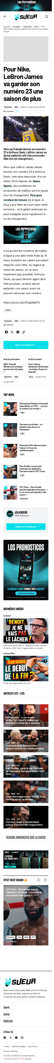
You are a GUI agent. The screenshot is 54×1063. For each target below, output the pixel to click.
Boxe (31, 377)
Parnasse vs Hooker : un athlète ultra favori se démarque (30, 427)
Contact (6, 1046)
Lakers (8, 310)
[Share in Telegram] (18, 332)
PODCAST (8, 1021)
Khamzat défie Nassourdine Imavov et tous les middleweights (32, 448)
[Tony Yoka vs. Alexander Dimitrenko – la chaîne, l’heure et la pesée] (37, 370)
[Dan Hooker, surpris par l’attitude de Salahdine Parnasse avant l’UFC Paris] (10, 472)
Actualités (16, 26)
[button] (4, 16)
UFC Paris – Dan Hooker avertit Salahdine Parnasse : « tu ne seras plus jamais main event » (33, 491)
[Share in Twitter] (12, 332)
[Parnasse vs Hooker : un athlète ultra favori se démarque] (10, 430)
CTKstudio (28, 1059)
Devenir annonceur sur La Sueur (26, 837)
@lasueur (21, 512)
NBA (36, 26)
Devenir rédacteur (10, 1051)
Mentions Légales (19, 1046)
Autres (6, 1014)
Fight (22, 412)
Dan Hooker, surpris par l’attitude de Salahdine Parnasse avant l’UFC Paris (32, 469)
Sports (6, 1007)
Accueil (6, 26)
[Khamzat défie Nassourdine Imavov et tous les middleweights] (10, 451)
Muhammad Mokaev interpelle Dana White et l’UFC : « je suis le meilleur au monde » (33, 406)
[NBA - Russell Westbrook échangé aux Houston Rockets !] (14, 370)
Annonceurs (33, 1046)
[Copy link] (23, 332)
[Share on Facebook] (6, 332)
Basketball (27, 26)
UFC (33, 937)
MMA (26, 937)
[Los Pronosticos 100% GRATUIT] (26, 5)
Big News (8, 107)
